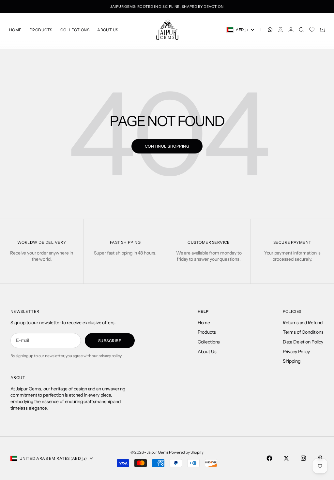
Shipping (291, 361)
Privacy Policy (296, 352)
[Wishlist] (311, 29)
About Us (107, 29)
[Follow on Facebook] (269, 458)
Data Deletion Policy (303, 342)
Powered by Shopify (186, 452)
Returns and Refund (303, 323)
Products (41, 29)
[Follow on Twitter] (286, 458)
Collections (74, 29)
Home (15, 29)
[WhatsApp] (270, 29)
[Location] (280, 29)
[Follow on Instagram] (303, 458)
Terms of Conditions (303, 332)
